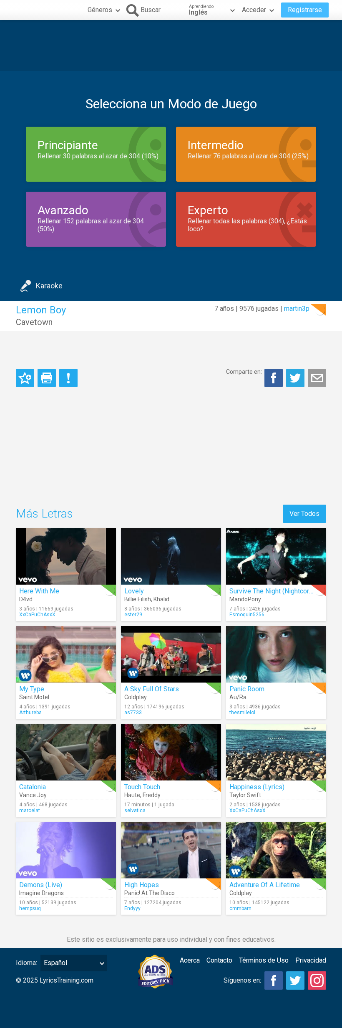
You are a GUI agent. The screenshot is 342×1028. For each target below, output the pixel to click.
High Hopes (141, 885)
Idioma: (26, 963)
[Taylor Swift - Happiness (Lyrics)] (276, 752)
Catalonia (32, 787)
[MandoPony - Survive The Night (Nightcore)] (276, 556)
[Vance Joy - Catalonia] (66, 752)
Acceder (254, 10)
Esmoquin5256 (246, 615)
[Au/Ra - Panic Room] (276, 654)
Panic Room (246, 689)
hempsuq (30, 908)
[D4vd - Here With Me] (66, 556)
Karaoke (49, 285)
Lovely (134, 591)
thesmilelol (242, 712)
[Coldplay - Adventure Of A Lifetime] (276, 850)
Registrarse (305, 10)
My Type (31, 689)
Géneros (100, 10)
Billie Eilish (137, 599)
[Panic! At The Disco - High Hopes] (171, 850)
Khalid (161, 599)
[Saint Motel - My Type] (66, 654)
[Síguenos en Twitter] (295, 980)
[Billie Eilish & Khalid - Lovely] (171, 556)
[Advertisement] (171, 45)
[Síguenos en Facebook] (273, 980)
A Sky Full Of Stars (151, 689)
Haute (132, 795)
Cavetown (34, 322)
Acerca (190, 960)
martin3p (296, 309)
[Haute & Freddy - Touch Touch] (171, 752)
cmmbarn (240, 908)
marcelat (29, 810)
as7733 (133, 712)
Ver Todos (304, 514)
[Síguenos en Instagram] (317, 980)
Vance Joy (33, 795)
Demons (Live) (40, 885)
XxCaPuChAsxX (37, 615)
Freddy (152, 795)
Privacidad (310, 960)
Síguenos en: (242, 980)
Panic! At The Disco (149, 893)
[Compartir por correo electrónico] (317, 378)
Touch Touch (142, 787)
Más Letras (44, 513)
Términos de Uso (264, 960)
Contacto (219, 960)
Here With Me (39, 591)
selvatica (135, 810)
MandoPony (245, 599)
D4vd (26, 599)
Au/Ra (237, 697)
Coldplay (135, 697)
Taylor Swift (245, 795)
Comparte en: (244, 372)
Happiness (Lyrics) (256, 787)
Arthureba (30, 712)
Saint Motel (34, 697)
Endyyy (132, 908)
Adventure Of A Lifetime (264, 885)
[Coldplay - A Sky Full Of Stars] (171, 654)
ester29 (133, 615)
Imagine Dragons (41, 893)
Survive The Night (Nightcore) (272, 591)
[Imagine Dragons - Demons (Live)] (66, 850)
